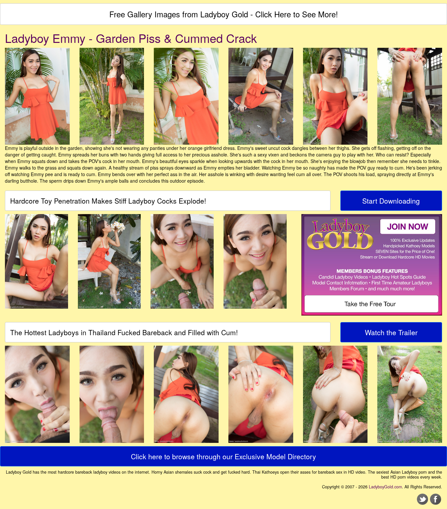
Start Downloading (391, 201)
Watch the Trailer (391, 332)
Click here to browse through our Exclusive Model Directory (223, 456)
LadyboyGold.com (385, 487)
